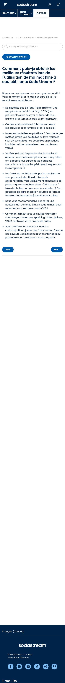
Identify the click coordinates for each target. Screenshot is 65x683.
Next (57, 249)
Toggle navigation (16, 56)
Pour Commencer (25, 37)
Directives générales (47, 37)
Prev (7, 249)
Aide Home (7, 37)
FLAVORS (41, 13)
